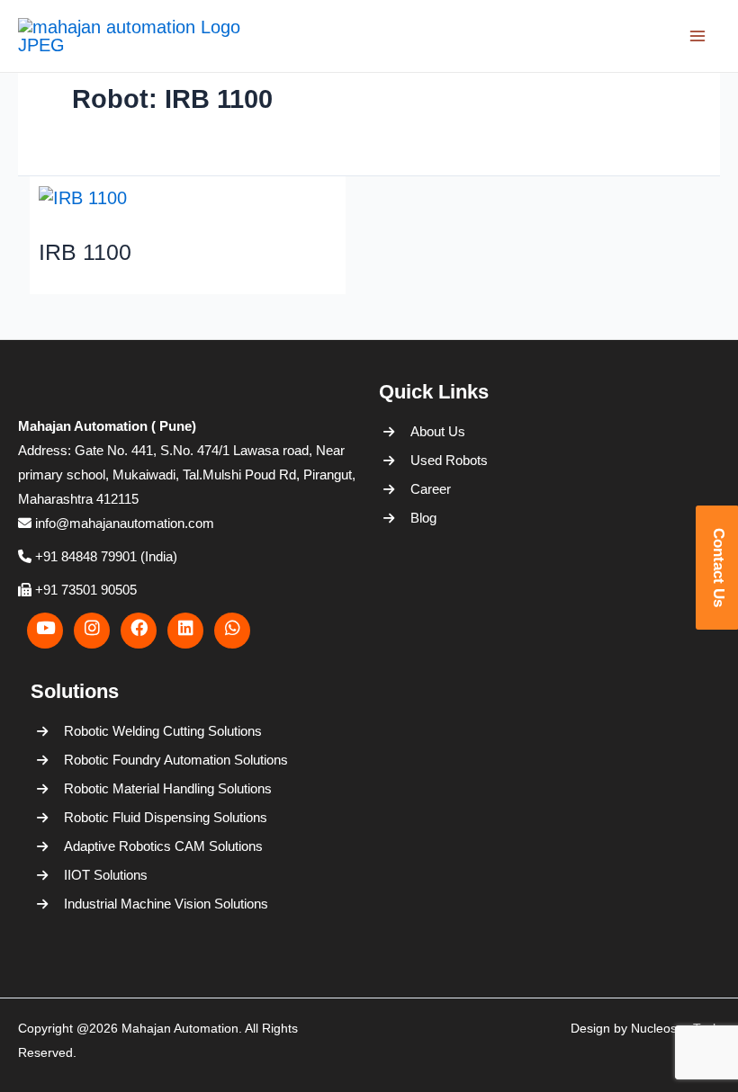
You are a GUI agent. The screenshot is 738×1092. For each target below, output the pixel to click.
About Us (437, 431)
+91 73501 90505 (84, 589)
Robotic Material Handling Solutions (168, 788)
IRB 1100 (85, 251)
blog (423, 517)
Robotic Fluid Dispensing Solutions (165, 817)
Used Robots (449, 460)
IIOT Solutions (106, 874)
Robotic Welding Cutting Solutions (163, 730)
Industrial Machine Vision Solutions (166, 903)
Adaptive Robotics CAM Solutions (163, 846)
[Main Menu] (697, 35)
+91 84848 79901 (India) (104, 556)
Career (430, 489)
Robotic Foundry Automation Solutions (173, 759)
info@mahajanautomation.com (123, 523)
